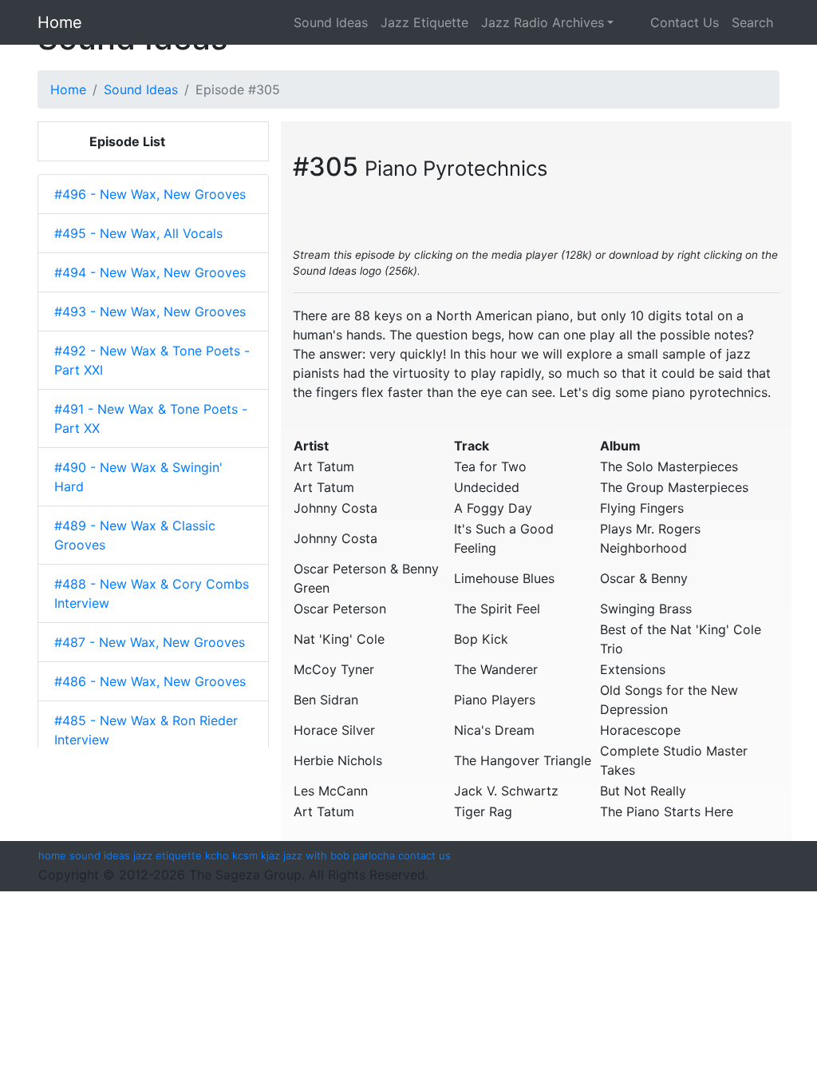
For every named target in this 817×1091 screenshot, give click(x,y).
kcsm (245, 855)
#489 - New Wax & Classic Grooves (134, 535)
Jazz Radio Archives (542, 22)
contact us (424, 855)
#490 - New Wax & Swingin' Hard (138, 476)
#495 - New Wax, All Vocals (138, 233)
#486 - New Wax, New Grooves (150, 681)
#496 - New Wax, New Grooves (150, 194)
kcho (217, 855)
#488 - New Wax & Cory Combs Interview (151, 593)
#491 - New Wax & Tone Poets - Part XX (150, 418)
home (52, 855)
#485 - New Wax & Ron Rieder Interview (146, 730)
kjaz (270, 855)
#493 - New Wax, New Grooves (150, 311)
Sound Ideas (331, 22)
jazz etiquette (167, 855)
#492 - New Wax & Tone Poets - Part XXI (152, 360)
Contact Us (672, 22)
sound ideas (99, 855)
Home (59, 22)
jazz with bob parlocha (339, 855)
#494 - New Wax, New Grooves (150, 272)
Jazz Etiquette (424, 22)
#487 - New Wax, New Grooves (149, 642)
